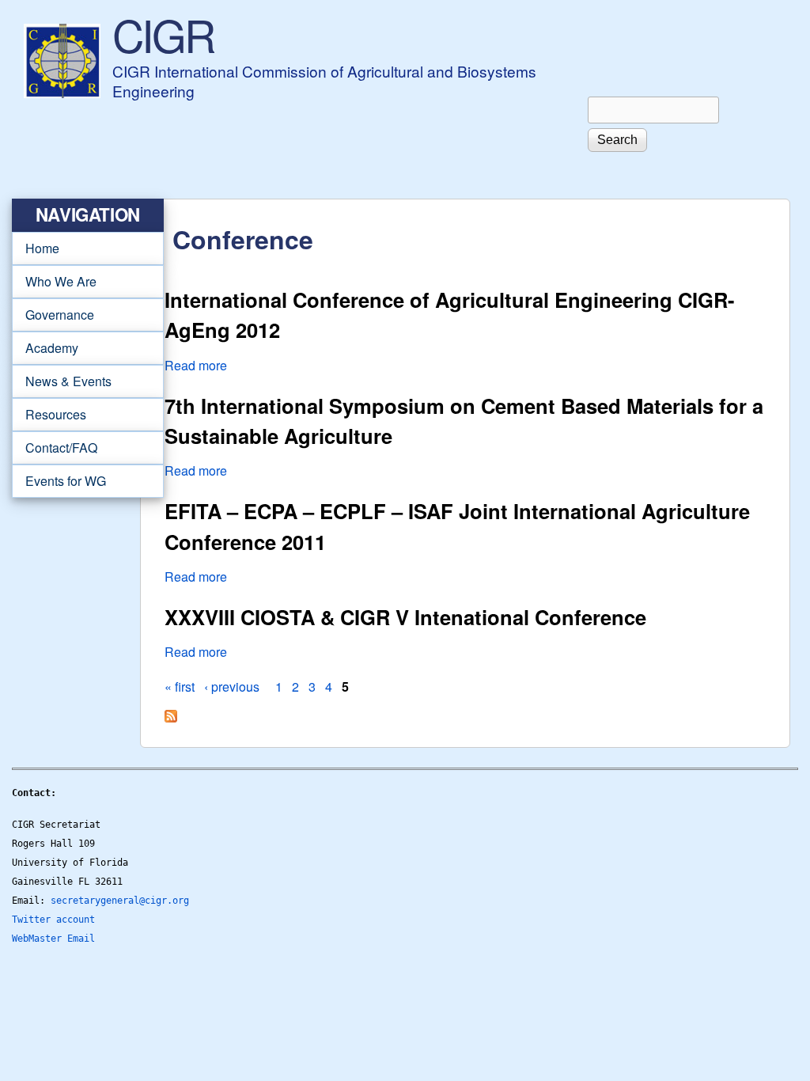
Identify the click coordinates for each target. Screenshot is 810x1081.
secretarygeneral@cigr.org (120, 900)
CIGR (163, 34)
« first (180, 686)
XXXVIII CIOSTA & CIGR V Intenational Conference (405, 617)
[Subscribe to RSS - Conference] (171, 717)
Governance (53, 314)
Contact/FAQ (54, 447)
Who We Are (54, 281)
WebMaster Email (53, 938)
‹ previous (231, 686)
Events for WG (65, 481)
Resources (49, 414)
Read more (196, 365)
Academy (45, 348)
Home (42, 248)
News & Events (62, 381)
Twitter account (53, 919)
